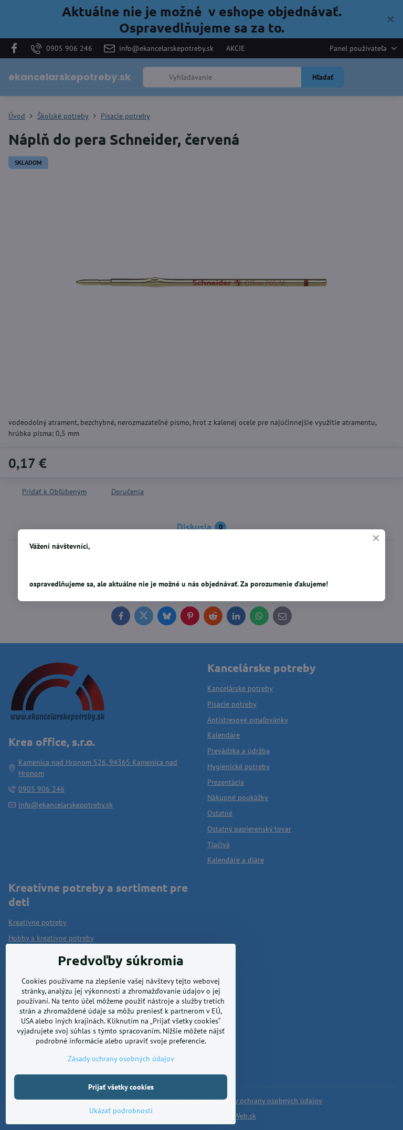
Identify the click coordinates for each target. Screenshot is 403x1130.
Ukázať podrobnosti (121, 1110)
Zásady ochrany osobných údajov (121, 1058)
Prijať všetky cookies (121, 1087)
